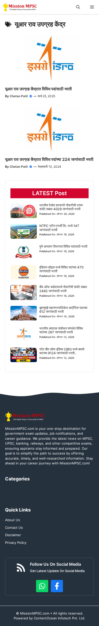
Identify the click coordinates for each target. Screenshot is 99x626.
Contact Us (14, 527)
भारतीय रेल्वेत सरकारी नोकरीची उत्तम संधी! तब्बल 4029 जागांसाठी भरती (61, 207)
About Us (12, 520)
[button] (78, 7)
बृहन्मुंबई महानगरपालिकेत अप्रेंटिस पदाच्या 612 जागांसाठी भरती (63, 310)
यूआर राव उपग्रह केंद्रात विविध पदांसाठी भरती (38, 88)
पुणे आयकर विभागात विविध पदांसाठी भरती (63, 246)
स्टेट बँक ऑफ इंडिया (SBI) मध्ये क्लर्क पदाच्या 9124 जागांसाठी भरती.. (62, 351)
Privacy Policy (15, 542)
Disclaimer (13, 535)
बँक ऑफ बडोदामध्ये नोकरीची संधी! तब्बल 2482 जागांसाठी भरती (63, 289)
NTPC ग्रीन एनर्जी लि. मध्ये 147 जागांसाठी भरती (59, 228)
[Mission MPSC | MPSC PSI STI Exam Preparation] (20, 7)
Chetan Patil (19, 96)
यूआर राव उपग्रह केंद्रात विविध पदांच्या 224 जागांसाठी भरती (49, 159)
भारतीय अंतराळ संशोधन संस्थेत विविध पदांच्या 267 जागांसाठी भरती (61, 330)
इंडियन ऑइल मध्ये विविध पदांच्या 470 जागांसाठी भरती (61, 269)
